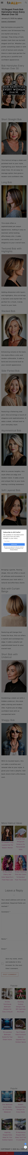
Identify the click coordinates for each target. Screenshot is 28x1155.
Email (4, 949)
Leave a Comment (8, 22)
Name (4, 939)
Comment (5, 912)
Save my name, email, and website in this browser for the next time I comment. (14, 963)
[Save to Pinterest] (7, 1153)
